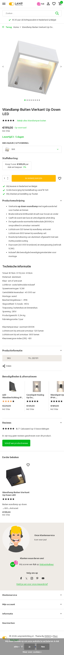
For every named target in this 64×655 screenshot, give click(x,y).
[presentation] (3, 67)
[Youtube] (43, 578)
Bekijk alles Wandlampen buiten (31, 120)
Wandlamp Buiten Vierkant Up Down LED (15, 493)
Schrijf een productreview (16, 443)
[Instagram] (32, 578)
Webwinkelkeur (46, 564)
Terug (8, 27)
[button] (25, 100)
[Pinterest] (37, 578)
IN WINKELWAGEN (33, 178)
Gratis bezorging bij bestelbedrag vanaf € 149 (27, 190)
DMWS (48, 636)
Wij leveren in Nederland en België (21, 186)
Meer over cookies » (32, 652)
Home (16, 27)
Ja (29, 647)
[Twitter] (26, 578)
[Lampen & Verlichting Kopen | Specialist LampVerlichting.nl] (16, 4)
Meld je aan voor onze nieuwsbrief (32, 584)
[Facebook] (21, 578)
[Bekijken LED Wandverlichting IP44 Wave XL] (12, 387)
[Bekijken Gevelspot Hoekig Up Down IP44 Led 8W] (37, 387)
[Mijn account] (48, 4)
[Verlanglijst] (54, 4)
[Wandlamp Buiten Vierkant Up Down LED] (16, 476)
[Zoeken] (57, 13)
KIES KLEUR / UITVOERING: (15, 143)
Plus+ (55, 636)
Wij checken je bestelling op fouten (22, 194)
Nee (43, 647)
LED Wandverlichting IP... (12, 396)
